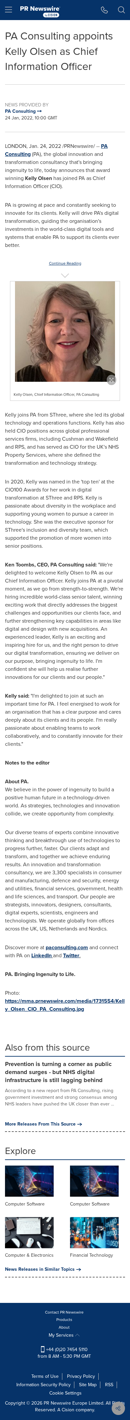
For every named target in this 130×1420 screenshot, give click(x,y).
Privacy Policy (81, 1376)
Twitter (71, 955)
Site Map (88, 1384)
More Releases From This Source (40, 1124)
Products (64, 1320)
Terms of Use (45, 1376)
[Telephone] (104, 10)
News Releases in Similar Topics (40, 1269)
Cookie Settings (65, 1393)
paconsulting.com (67, 947)
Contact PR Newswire (64, 1312)
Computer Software (25, 1204)
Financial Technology (91, 1255)
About (64, 1327)
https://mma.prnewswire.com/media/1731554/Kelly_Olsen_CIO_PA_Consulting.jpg (65, 1005)
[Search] (121, 10)
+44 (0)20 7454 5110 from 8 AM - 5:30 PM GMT (64, 1353)
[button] (65, 331)
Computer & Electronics (29, 1255)
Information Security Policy (43, 1384)
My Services (62, 1335)
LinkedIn (41, 955)
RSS (109, 1384)
